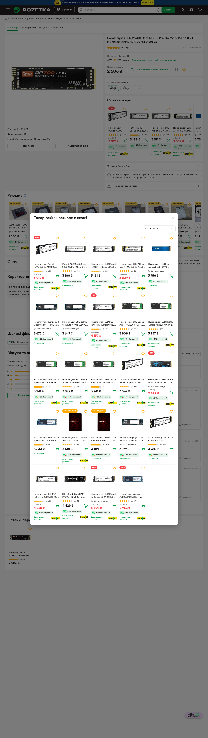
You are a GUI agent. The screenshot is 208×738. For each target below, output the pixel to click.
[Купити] (57, 276)
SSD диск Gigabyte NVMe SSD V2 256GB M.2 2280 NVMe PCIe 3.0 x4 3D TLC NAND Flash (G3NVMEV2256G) (132, 439)
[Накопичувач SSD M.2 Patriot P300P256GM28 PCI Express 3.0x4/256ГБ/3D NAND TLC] (104, 306)
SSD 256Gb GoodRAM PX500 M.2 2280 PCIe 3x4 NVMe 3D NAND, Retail (73, 496)
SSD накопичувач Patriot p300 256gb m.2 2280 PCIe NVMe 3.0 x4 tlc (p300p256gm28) (131, 381)
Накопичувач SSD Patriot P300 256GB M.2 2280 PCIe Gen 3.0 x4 (103, 496)
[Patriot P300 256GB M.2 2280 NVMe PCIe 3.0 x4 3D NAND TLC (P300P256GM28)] (75, 249)
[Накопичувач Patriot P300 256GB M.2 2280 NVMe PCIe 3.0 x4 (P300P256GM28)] (47, 249)
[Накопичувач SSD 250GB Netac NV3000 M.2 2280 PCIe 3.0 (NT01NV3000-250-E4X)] (161, 364)
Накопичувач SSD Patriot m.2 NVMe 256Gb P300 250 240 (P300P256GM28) (103, 266)
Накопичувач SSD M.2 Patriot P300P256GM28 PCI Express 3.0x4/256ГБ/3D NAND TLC (102, 324)
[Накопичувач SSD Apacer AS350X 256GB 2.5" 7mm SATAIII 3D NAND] (75, 422)
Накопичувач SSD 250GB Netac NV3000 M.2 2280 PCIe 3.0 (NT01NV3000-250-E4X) (160, 381)
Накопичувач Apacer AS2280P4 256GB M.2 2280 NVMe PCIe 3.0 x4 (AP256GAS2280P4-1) (131, 496)
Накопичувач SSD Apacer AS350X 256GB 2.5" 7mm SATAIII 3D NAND (75, 439)
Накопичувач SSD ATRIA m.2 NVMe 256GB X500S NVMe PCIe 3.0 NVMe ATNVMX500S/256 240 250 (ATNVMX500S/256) (132, 266)
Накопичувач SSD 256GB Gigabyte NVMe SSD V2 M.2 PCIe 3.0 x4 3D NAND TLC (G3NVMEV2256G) (46, 324)
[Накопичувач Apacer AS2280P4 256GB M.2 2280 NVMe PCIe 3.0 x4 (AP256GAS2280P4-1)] (132, 479)
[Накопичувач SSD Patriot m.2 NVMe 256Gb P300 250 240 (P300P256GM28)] (104, 249)
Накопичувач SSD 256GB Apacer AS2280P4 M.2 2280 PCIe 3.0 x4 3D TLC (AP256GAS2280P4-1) (46, 439)
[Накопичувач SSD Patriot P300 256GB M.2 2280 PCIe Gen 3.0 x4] (104, 479)
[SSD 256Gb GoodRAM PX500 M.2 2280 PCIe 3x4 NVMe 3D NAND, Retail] (75, 479)
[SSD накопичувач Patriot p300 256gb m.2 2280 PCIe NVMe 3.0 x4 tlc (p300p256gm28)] (132, 364)
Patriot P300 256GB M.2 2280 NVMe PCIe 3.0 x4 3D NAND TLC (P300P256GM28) (74, 266)
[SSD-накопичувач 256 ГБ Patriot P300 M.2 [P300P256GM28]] (161, 422)
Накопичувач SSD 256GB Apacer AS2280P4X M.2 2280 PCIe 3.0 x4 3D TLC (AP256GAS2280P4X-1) (131, 324)
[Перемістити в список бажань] (57, 238)
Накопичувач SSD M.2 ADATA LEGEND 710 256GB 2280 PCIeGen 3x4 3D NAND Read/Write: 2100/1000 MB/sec (161, 266)
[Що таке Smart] (55, 288)
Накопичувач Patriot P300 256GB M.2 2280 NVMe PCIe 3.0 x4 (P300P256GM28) (45, 266)
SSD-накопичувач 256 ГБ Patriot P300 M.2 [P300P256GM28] (160, 439)
